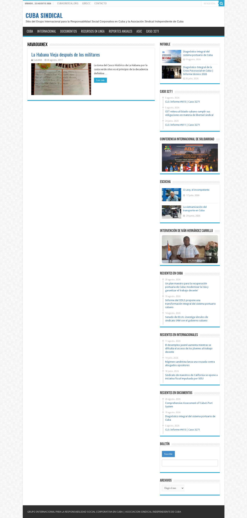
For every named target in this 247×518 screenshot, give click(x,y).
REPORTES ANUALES (120, 31)
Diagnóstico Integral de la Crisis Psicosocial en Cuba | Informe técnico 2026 (198, 71)
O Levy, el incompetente (196, 189)
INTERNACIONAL (46, 31)
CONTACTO (100, 3)
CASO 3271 (152, 31)
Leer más (100, 80)
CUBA (30, 31)
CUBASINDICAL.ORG (67, 3)
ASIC (139, 31)
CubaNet (37, 60)
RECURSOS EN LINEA (93, 31)
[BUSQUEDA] (221, 3)
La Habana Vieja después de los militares (65, 54)
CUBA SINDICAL (44, 15)
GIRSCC (86, 3)
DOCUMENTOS (68, 31)
